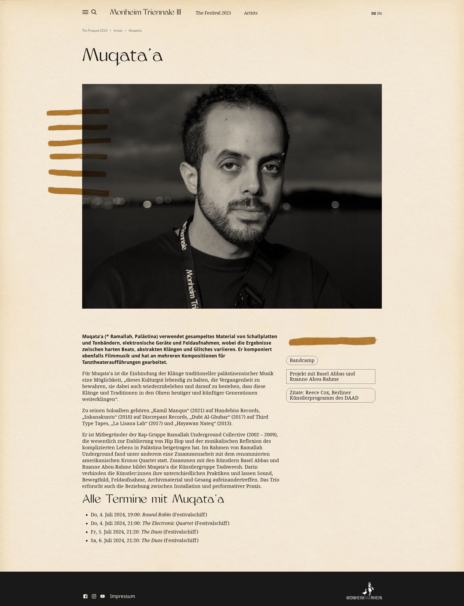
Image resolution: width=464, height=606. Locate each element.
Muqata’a (135, 30)
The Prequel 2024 (94, 30)
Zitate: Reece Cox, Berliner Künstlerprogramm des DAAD (324, 395)
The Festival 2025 (213, 13)
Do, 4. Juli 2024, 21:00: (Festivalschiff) (160, 523)
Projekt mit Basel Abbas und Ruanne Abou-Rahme (322, 376)
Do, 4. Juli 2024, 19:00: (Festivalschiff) (149, 514)
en (379, 13)
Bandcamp (302, 360)
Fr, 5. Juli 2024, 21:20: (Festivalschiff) (144, 532)
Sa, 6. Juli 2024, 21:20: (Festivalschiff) (144, 540)
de (373, 13)
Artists (251, 13)
